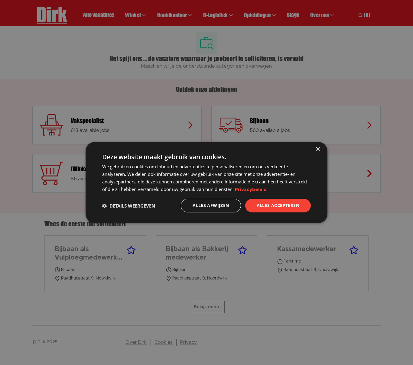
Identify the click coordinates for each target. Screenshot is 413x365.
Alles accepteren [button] (278, 205)
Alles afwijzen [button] (211, 205)
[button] (128, 205)
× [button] (317, 149)
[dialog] (206, 182)
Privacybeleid (251, 189)
